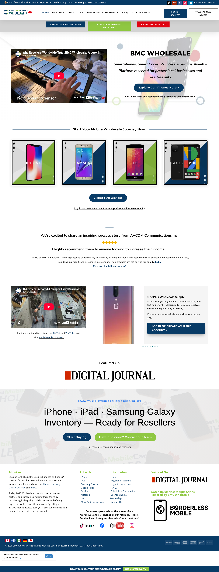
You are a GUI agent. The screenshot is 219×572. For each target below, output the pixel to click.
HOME (45, 12)
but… (158, 262)
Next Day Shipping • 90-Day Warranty (124, 290)
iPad (23, 487)
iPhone (46, 483)
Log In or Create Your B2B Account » (171, 328)
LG (18, 487)
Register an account (120, 480)
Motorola (85, 494)
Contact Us (116, 501)
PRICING (57, 12)
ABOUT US (74, 12)
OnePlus (85, 491)
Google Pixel (87, 487)
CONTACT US (139, 12)
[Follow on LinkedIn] (190, 3)
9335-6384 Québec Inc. (91, 545)
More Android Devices (92, 501)
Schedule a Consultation (122, 491)
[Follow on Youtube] (174, 3)
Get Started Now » (136, 569)
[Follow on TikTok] (169, 3)
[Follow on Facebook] (180, 3)
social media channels (51, 337)
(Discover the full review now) (109, 266)
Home (113, 476)
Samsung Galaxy (89, 484)
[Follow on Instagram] (185, 3)
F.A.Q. (125, 12)
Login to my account (121, 484)
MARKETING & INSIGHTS (101, 12)
